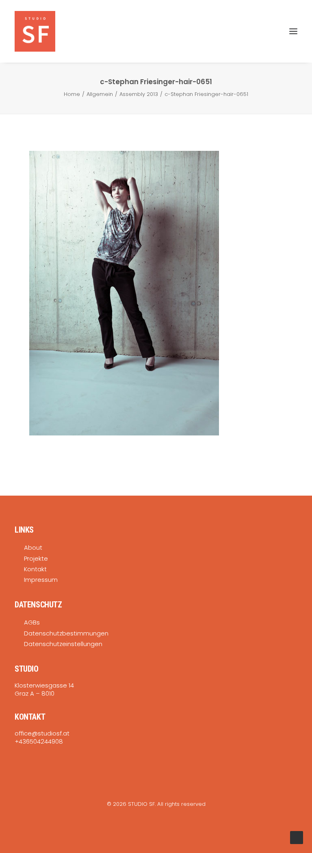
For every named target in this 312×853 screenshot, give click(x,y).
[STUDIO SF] (35, 31)
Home (72, 94)
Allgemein (100, 94)
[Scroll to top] (296, 837)
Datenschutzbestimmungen (66, 633)
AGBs (32, 622)
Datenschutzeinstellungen (63, 644)
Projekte (36, 558)
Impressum (41, 579)
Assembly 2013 (138, 94)
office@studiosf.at (42, 733)
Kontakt (35, 569)
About (33, 547)
